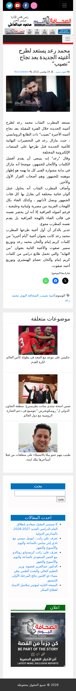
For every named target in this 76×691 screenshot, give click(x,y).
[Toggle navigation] (64, 5)
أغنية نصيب (47, 295)
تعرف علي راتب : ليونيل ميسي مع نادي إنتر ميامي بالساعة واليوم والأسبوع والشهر (35, 542)
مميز (58, 71)
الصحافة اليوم (30, 295)
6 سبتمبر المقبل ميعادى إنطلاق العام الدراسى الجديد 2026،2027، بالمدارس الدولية (35, 528)
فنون (64, 71)
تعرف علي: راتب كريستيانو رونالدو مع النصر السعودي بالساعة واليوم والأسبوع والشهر (35, 556)
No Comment (21, 71)
